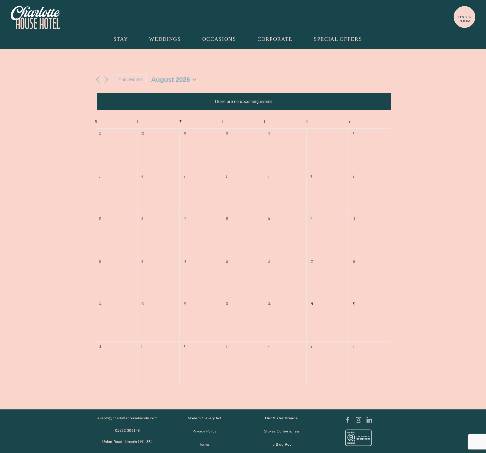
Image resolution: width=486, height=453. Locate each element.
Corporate (274, 39)
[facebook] (348, 420)
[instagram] (358, 420)
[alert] (244, 101)
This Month (130, 79)
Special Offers (338, 39)
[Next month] (107, 80)
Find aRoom (464, 19)
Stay (120, 39)
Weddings (165, 39)
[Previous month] (98, 80)
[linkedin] (369, 420)
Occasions (219, 39)
